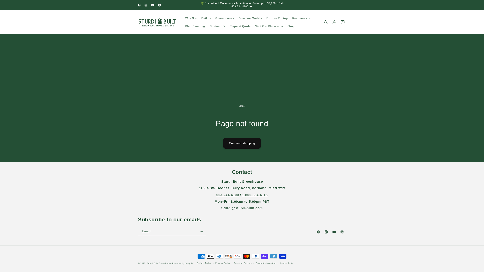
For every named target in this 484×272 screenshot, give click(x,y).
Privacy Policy (222, 263)
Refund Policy (204, 263)
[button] (198, 18)
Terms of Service (243, 263)
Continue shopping (242, 143)
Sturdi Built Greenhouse (159, 263)
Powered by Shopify (182, 263)
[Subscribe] (202, 231)
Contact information (266, 263)
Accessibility (286, 263)
